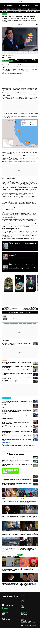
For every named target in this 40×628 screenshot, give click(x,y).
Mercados (3, 614)
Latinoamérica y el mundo (24, 597)
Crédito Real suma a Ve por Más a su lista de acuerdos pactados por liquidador (22, 243)
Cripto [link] (28, 9)
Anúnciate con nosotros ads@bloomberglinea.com (28, 622)
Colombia (22, 600)
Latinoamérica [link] (34, 9)
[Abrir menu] (3, 5)
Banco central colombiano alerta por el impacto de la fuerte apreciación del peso (29, 534)
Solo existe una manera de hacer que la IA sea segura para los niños (15, 448)
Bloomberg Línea (6, 323)
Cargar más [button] (20, 554)
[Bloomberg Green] (20, 470)
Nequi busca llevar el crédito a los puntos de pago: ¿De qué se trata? (10, 309)
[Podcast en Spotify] (17, 596)
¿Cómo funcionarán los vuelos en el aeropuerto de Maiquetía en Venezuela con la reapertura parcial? (29, 309)
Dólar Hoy (3, 615)
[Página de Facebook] (3, 596)
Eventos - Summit (23, 620)
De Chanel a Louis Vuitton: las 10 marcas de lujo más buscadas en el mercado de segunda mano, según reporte (10, 569)
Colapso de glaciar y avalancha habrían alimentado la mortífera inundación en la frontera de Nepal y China (15, 476)
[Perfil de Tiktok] (14, 596)
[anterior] (3, 309)
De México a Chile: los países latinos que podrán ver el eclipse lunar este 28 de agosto (10, 584)
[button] (37, 24)
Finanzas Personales (5, 617)
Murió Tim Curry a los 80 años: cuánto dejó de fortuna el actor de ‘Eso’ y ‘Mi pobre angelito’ (28, 584)
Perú (21, 603)
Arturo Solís (5, 55)
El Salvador (22, 607)
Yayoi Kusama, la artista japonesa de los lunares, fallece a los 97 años (28, 569)
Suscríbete (22, 613)
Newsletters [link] (13, 9)
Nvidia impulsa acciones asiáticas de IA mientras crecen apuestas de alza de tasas (28, 517)
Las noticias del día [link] (7, 9)
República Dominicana (24, 608)
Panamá (22, 604)
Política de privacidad (24, 614)
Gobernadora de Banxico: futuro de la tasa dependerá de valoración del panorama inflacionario (28, 549)
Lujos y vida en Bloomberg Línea (10, 556)
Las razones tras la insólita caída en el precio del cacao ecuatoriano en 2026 (10, 500)
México (21, 323)
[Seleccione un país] (13, 5)
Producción (29, 323)
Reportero (11, 316)
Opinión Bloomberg (6, 442)
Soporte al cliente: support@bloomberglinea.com (28, 623)
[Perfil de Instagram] (10, 596)
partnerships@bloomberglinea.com (26, 621)
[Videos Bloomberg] (20, 454)
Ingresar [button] (36, 5)
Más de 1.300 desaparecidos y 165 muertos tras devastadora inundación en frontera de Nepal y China (15, 381)
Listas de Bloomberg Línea (6, 619)
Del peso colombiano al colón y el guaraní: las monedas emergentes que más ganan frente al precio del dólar (16, 411)
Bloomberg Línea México (14, 323)
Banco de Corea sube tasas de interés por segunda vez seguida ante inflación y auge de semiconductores (10, 517)
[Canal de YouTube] (7, 596)
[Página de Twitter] (5, 596)
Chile (21, 602)
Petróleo (34, 323)
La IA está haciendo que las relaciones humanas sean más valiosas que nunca (17, 451)
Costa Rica (22, 606)
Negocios (4, 14)
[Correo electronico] (10, 319)
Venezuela (22, 601)
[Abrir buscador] (5, 5)
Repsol (25, 323)
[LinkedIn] (14, 319)
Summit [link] (24, 9)
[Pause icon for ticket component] (2, 11)
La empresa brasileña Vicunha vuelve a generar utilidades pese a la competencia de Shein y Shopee (11, 550)
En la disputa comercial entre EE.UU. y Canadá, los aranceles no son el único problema (18, 445)
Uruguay (22, 605)
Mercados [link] (19, 9)
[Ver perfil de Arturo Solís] (6, 317)
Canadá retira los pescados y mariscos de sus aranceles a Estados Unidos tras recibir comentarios (29, 501)
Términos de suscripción (24, 615)
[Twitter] (12, 319)
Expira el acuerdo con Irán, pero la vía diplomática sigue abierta (15, 457)
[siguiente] (37, 309)
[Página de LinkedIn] (12, 596)
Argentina (22, 599)
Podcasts (3, 618)
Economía (3, 613)
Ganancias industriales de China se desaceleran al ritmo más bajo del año (10, 534)
